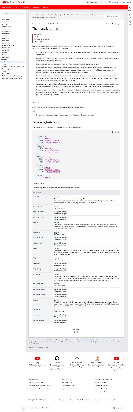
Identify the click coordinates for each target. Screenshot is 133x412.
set (33, 111)
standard (40, 166)
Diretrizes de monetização (103, 389)
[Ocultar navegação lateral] (23, 408)
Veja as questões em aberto (70, 389)
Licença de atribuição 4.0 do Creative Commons (95, 340)
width (41, 140)
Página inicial (6, 7)
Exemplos (36, 7)
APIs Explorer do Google (36, 382)
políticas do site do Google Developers (93, 342)
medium (39, 146)
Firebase (70, 400)
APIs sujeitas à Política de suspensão (106, 392)
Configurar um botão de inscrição (39, 389)
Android (52, 400)
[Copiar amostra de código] (118, 131)
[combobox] (96, 2)
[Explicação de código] (112, 131)
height (41, 142)
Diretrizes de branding (101, 385)
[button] (12, 22)
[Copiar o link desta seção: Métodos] (44, 102)
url (40, 138)
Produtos (44, 24)
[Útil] (115, 23)
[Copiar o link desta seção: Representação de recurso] (63, 122)
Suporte (45, 7)
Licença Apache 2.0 (57, 342)
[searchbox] (13, 13)
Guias (16, 7)
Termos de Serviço (100, 382)
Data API (22, 2)
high (38, 156)
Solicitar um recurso (68, 385)
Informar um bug (67, 382)
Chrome (61, 400)
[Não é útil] (118, 23)
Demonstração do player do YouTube (40, 385)
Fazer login (127, 2)
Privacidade (45, 408)
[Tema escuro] (115, 131)
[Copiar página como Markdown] (57, 28)
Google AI (98, 400)
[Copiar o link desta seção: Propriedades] (46, 184)
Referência (25, 7)
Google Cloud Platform (84, 400)
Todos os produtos (110, 400)
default (40, 136)
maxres (39, 175)
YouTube (10, 2)
